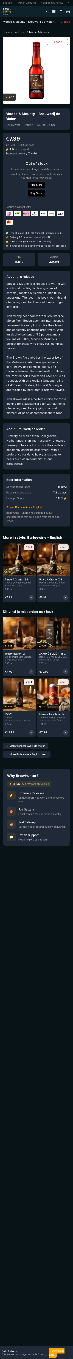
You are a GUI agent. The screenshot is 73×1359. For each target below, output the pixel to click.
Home (6, 32)
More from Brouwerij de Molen (25, 745)
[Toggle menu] (54, 11)
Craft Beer (19, 32)
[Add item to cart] (31, 597)
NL (47, 11)
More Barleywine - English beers (27, 754)
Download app (56, 1352)
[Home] (7, 11)
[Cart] (68, 11)
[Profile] (61, 11)
